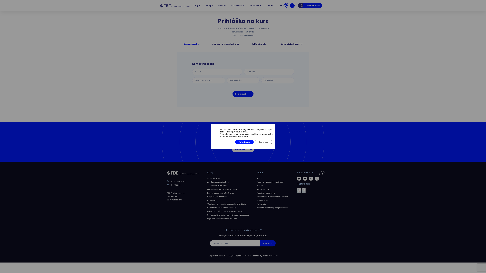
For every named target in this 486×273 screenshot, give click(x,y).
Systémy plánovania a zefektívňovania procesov (228, 215)
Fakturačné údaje (260, 44)
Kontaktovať (240, 149)
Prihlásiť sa (268, 243)
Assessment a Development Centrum (272, 197)
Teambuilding (263, 189)
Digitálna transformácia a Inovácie (222, 219)
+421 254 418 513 (178, 181)
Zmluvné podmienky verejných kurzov (273, 208)
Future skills (212, 200)
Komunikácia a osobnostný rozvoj (221, 208)
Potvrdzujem (244, 142)
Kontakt (270, 5)
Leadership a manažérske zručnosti (222, 189)
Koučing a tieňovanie (266, 193)
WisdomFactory (270, 256)
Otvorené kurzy (313, 5)
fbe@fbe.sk (175, 185)
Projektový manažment (217, 197)
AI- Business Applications (218, 182)
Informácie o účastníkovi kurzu (225, 44)
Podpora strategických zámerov (270, 182)
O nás (221, 5)
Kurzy (196, 5)
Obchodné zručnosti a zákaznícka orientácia (226, 204)
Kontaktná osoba (191, 44)
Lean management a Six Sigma (220, 193)
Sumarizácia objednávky (291, 44)
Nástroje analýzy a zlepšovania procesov (224, 211)
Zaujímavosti (236, 5)
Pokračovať (240, 94)
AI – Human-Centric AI (217, 186)
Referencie (254, 5)
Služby (208, 5)
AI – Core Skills (213, 178)
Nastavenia (263, 142)
